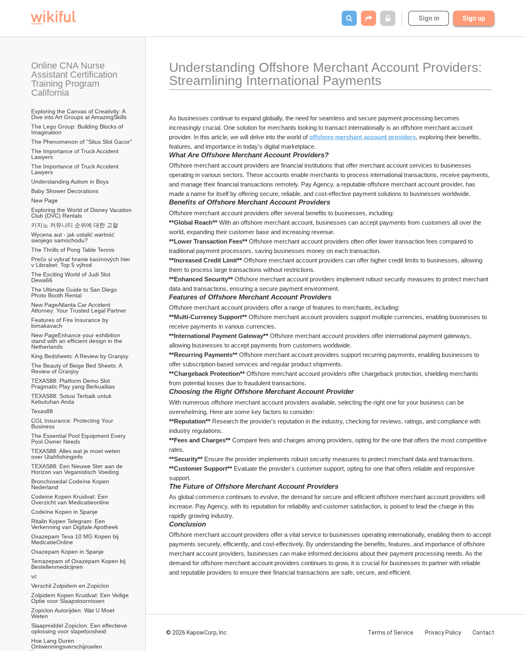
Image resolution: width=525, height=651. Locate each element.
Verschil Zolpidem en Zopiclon (70, 585)
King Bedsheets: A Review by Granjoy (79, 356)
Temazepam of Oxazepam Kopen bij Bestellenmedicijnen (79, 564)
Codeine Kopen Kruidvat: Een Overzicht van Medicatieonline (70, 499)
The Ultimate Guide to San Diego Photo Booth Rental (75, 292)
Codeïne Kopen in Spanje (64, 511)
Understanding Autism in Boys (70, 181)
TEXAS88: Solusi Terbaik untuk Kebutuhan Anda (72, 399)
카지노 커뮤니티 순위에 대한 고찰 (74, 225)
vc (34, 576)
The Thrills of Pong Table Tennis (72, 249)
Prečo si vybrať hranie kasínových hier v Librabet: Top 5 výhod (81, 262)
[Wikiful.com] (53, 17)
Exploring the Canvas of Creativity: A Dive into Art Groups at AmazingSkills (79, 114)
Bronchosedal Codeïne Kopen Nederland (71, 484)
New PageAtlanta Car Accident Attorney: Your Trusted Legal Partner (78, 307)
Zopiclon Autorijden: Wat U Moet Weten (73, 613)
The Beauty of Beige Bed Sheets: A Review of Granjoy (77, 368)
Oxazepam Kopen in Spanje (67, 551)
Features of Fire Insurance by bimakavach (70, 323)
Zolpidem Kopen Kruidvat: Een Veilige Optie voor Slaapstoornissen (80, 598)
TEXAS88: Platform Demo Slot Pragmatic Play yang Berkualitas (73, 383)
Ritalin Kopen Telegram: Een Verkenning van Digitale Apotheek (74, 524)
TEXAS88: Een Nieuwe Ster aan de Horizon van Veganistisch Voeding (77, 469)
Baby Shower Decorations (64, 191)
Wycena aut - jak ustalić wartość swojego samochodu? (73, 237)
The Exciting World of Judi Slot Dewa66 (71, 277)
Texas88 (42, 411)
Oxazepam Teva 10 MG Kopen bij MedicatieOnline (75, 539)
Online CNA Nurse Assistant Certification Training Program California (75, 79)
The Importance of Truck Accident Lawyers (75, 154)
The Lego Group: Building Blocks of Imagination (78, 129)
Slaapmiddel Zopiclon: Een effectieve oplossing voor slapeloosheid (80, 628)
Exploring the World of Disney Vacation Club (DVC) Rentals (82, 213)
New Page (44, 200)
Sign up (473, 18)
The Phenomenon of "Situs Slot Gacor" (81, 141)
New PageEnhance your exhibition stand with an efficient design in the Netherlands (77, 341)
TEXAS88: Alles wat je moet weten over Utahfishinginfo (76, 454)
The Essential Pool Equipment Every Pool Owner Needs (79, 438)
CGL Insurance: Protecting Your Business (73, 423)
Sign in (428, 18)
